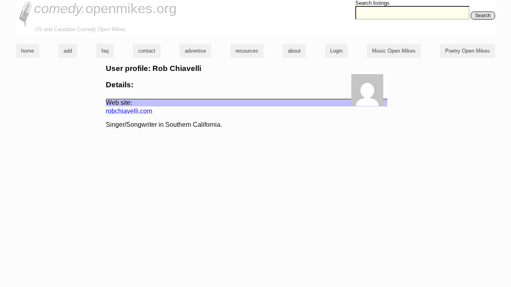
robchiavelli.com (129, 111)
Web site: (119, 102)
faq (105, 51)
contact (146, 51)
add (67, 51)
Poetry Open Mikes (467, 51)
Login (336, 51)
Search (483, 15)
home (27, 51)
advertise (195, 51)
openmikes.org (105, 8)
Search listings (372, 3)
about (294, 51)
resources (247, 51)
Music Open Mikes (394, 51)
